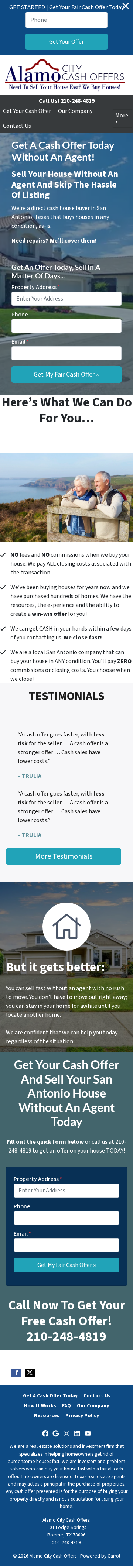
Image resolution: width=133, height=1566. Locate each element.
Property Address (35, 287)
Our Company (75, 111)
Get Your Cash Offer (27, 111)
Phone (19, 314)
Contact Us (17, 126)
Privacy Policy (82, 1415)
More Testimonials (63, 856)
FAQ (66, 1405)
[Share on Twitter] (30, 1373)
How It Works (40, 1405)
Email (20, 342)
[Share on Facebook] (16, 1373)
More (121, 115)
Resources (46, 1415)
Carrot (114, 1555)
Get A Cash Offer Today (50, 1395)
